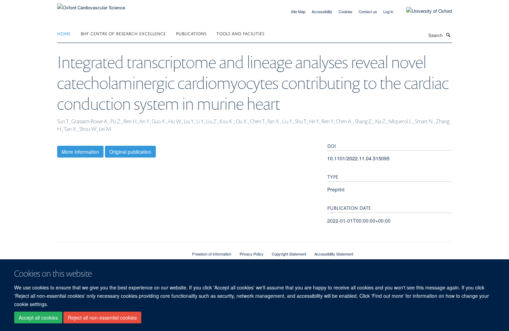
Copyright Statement (289, 254)
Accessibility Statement (333, 254)
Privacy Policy (252, 254)
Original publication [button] (130, 151)
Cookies (345, 11)
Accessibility (322, 11)
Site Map (298, 11)
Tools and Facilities (240, 33)
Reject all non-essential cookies (102, 317)
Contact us (368, 11)
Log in (388, 11)
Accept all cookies (38, 317)
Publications (191, 33)
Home (64, 33)
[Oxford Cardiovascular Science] (91, 5)
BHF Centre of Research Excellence (123, 33)
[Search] (448, 34)
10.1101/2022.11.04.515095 (358, 158)
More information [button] (80, 151)
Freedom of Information (211, 254)
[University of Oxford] (424, 11)
